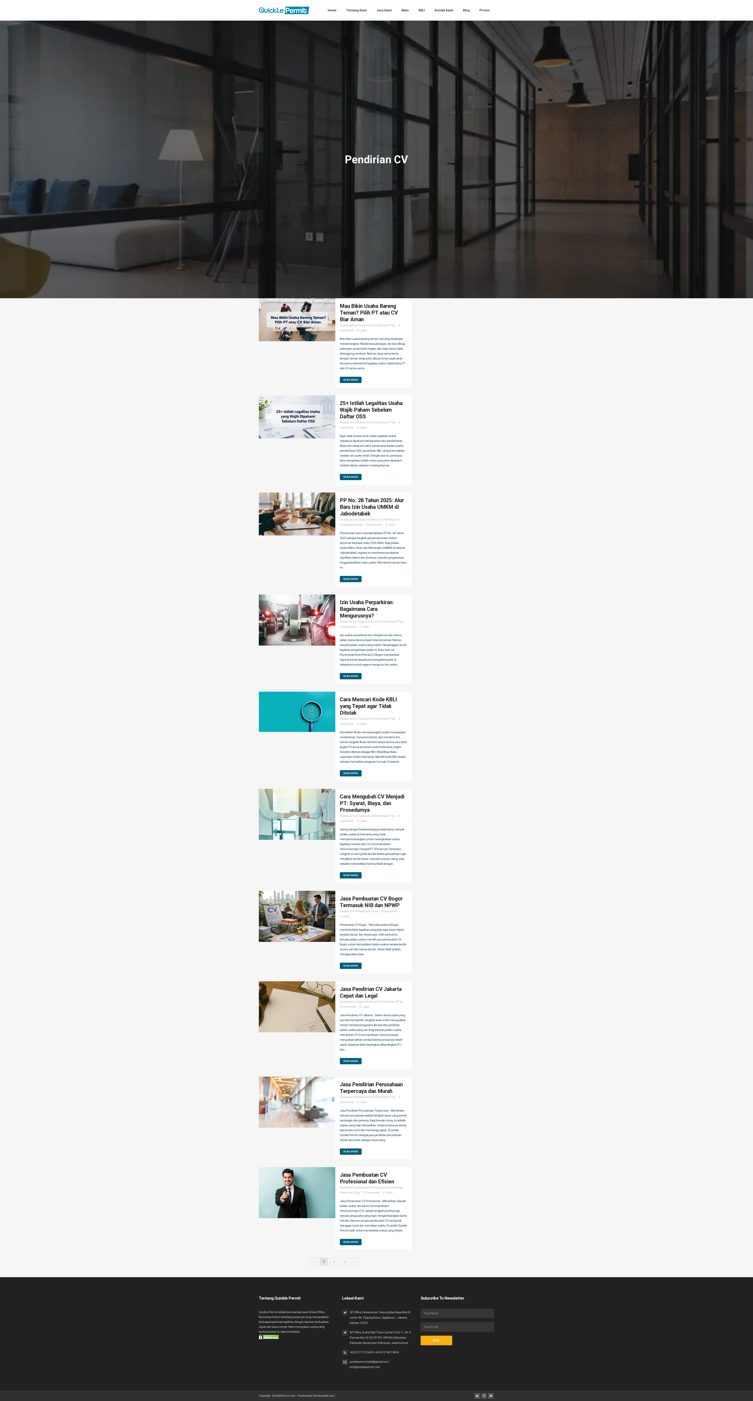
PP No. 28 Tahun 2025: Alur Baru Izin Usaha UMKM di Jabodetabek (372, 507)
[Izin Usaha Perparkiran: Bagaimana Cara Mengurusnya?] (297, 620)
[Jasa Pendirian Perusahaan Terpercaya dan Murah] (297, 1102)
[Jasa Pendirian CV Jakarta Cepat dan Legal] (297, 1006)
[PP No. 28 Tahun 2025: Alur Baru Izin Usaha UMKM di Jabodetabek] (297, 514)
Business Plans (367, 1187)
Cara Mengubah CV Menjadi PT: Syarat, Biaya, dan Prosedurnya (372, 803)
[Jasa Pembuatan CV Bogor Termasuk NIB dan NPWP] (297, 916)
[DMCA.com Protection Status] (269, 1336)
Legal (361, 519)
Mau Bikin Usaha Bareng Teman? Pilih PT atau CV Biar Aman (369, 313)
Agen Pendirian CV (369, 1001)
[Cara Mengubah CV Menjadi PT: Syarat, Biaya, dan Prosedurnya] (297, 814)
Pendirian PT (383, 325)
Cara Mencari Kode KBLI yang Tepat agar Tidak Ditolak (368, 706)
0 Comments (374, 524)
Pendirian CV (366, 325)
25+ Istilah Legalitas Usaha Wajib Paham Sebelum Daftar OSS (371, 410)
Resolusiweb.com (324, 1395)
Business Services (391, 1187)
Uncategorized (349, 524)
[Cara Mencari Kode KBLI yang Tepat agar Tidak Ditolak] (297, 712)
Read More (350, 380)
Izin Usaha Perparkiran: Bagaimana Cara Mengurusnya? (367, 609)
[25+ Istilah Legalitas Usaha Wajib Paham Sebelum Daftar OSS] (297, 416)
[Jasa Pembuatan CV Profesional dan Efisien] (297, 1192)
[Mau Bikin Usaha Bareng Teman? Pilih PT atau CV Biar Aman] (297, 319)
